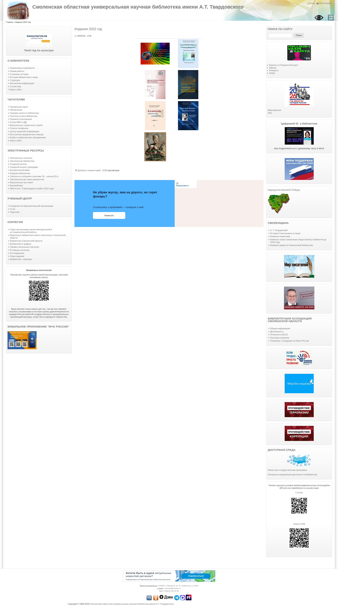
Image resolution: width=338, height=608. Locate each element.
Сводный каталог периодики (24, 167)
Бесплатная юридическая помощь (26, 134)
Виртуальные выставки (21, 182)
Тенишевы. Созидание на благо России (289, 341)
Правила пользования (21, 119)
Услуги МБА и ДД (18, 122)
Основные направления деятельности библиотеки (292, 474)
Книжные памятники (280, 236)
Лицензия (14, 212)
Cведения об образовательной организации (31, 206)
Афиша (272, 68)
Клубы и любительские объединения (28, 137)
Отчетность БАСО (279, 334)
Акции (272, 73)
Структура (15, 80)
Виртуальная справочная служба (26, 125)
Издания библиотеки (20, 173)
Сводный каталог (18, 164)
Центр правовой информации (24, 131)
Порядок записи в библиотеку (24, 113)
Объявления (16, 110)
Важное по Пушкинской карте (283, 65)
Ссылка (299, 492)
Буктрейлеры (16, 185)
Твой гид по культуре (39, 50)
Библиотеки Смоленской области (26, 241)
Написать (109, 215)
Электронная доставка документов (27, 179)
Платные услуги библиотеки (23, 116)
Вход (312, 3)
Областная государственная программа (287, 470)
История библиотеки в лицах (24, 77)
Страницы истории (19, 74)
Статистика (15, 86)
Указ (270, 113)
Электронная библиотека (22, 161)
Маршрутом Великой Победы (284, 190)
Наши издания (17, 256)
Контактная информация (22, 83)
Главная (9, 22)
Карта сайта (16, 89)
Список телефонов (19, 128)
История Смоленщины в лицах (285, 233)
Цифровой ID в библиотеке (299, 123)
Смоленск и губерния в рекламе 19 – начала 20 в (34, 176)
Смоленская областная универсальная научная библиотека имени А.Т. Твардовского (137, 7)
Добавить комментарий (89, 170)
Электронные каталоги (21, 158)
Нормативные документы (22, 68)
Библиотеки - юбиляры (21, 259)
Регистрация (325, 3)
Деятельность (277, 331)
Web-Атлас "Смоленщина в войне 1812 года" (32, 188)
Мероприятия (274, 110)
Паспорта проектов (279, 338)
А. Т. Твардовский (278, 230)
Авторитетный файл (20, 170)
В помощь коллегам (19, 250)
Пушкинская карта (19, 107)
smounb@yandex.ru (172, 588)
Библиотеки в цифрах (20, 244)
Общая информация (280, 328)
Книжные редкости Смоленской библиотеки (291, 245)
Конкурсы (273, 70)
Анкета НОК (299, 524)
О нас (12, 209)
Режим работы (17, 71)
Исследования (17, 253)
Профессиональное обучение (24, 247)
